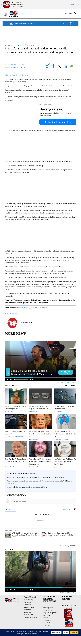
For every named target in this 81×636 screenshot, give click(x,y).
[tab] (10, 509)
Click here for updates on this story (16, 75)
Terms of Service (29, 597)
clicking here (11, 483)
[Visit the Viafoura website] (71, 546)
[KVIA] (16, 13)
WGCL (17, 79)
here (44, 487)
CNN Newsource (11, 64)
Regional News (23, 307)
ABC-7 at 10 (32, 23)
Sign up (73, 495)
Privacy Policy (28, 599)
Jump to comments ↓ (11, 313)
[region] (40, 520)
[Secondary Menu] (7, 13)
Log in (68, 495)
